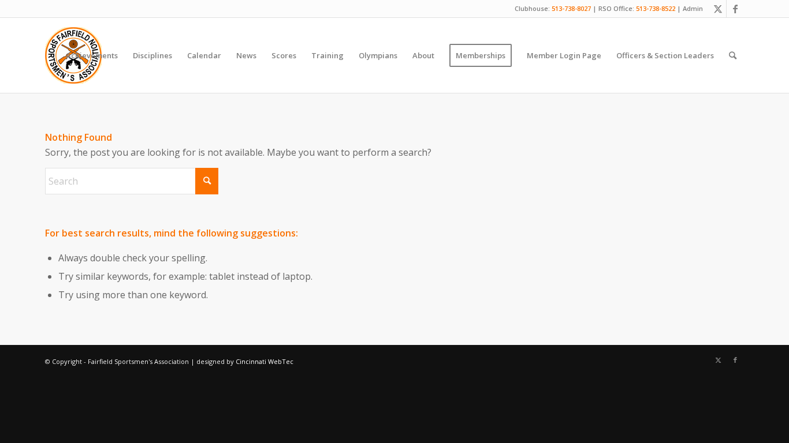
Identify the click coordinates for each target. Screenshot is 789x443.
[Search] (732, 55)
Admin (693, 8)
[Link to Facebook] (735, 8)
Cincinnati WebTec (264, 361)
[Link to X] (717, 8)
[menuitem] (91, 55)
